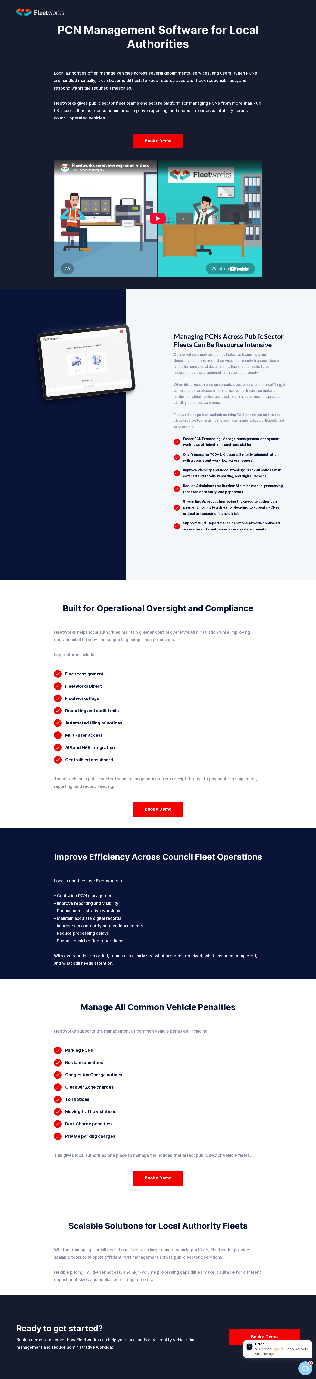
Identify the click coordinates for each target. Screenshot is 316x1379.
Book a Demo (158, 140)
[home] (44, 11)
